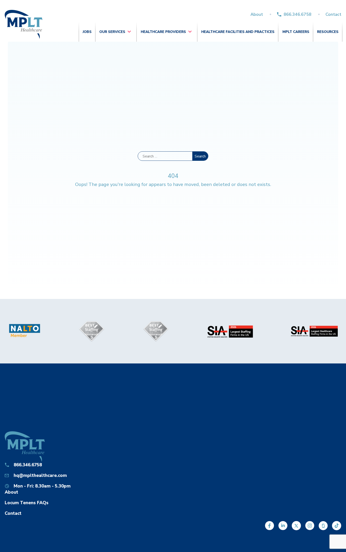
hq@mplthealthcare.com (40, 475)
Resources (327, 31)
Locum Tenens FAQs (26, 503)
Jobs (87, 31)
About (256, 14)
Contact (333, 14)
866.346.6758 (297, 14)
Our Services (112, 31)
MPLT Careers (295, 31)
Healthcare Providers (163, 31)
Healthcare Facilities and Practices (237, 31)
